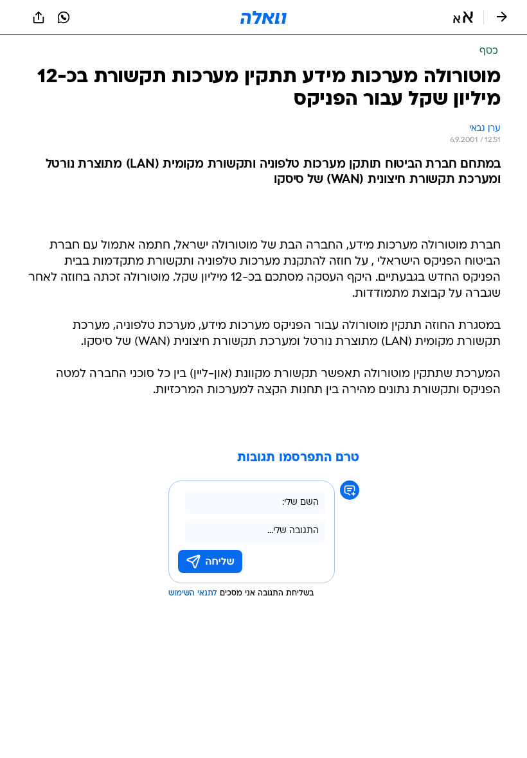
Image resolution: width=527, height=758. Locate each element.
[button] (463, 17)
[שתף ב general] (38, 17)
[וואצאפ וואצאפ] (63, 17)
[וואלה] (263, 17)
